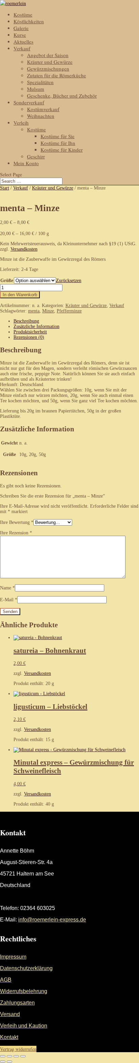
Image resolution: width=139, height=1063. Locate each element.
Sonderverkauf (28, 102)
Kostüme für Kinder (61, 149)
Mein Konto (26, 163)
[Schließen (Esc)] (23, 1056)
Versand (10, 1014)
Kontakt (9, 1037)
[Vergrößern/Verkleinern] (2, 1056)
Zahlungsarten (17, 1003)
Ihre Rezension (16, 532)
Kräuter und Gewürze (50, 61)
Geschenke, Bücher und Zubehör (62, 95)
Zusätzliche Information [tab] (36, 326)
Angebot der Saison (47, 55)
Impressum (13, 957)
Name (7, 587)
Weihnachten (40, 115)
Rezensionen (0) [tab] (28, 337)
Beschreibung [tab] (26, 321)
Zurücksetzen (68, 280)
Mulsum (35, 88)
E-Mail (8, 599)
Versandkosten (23, 249)
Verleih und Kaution (23, 1026)
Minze (48, 310)
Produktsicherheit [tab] (30, 331)
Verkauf (21, 48)
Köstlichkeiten (28, 21)
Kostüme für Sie (57, 136)
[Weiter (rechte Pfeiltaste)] (9, 1062)
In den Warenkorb (20, 294)
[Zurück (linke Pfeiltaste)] (2, 1062)
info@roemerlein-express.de (52, 919)
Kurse (19, 34)
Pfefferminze (69, 310)
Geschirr (36, 156)
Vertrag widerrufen (18, 1049)
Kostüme (22, 14)
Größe (6, 280)
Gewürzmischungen (48, 68)
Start (4, 188)
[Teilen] (16, 1056)
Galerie (21, 28)
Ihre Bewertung (16, 522)
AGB (5, 980)
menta (33, 310)
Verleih (21, 122)
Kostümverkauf (43, 109)
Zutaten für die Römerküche (56, 75)
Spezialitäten (40, 82)
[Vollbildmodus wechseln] (9, 1056)
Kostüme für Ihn (57, 143)
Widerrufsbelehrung (23, 991)
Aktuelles (23, 41)
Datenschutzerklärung (26, 968)
